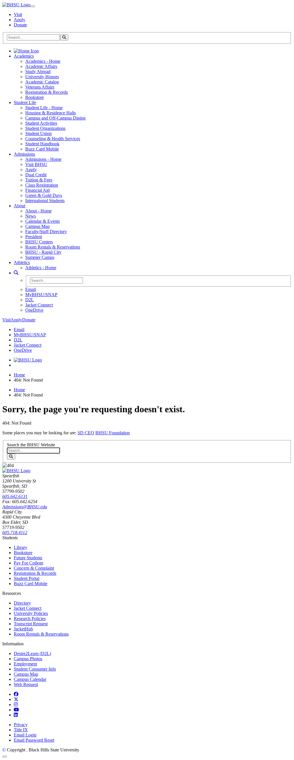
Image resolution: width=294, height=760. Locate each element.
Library (20, 547)
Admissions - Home (43, 159)
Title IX (21, 729)
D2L (29, 299)
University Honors (42, 76)
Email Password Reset (34, 740)
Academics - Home (42, 61)
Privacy (21, 724)
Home (19, 374)
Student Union (38, 133)
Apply (19, 19)
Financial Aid (37, 190)
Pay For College (28, 562)
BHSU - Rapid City (43, 252)
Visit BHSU (36, 164)
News (30, 216)
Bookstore (34, 97)
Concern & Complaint (34, 568)
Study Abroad (38, 71)
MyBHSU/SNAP (41, 294)
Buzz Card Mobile (42, 148)
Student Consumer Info (35, 669)
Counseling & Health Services (52, 138)
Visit (18, 14)
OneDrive (34, 310)
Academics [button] (24, 56)
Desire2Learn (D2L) (32, 653)
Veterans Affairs (39, 87)
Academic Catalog (42, 81)
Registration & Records (46, 92)
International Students (45, 200)
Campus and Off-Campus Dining (55, 118)
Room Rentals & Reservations (52, 247)
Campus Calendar (30, 679)
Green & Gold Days (43, 195)
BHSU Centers (39, 241)
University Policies (31, 613)
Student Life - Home (44, 107)
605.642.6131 (15, 496)
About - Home (38, 210)
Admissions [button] (24, 154)
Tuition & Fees (38, 179)
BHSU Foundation (112, 432)
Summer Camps (39, 257)
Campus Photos (28, 658)
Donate (20, 24)
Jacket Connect (39, 304)
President (33, 236)
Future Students (28, 557)
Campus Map (37, 226)
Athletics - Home (40, 267)
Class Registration (41, 185)
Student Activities (41, 123)
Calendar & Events (42, 221)
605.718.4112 (14, 532)
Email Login (25, 734)
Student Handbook (42, 143)
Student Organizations (45, 128)
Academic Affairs (41, 66)
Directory (22, 603)
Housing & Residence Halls (50, 112)
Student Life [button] (25, 102)
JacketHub (23, 628)
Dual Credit (36, 174)
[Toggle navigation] (32, 6)
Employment (25, 663)
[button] (16, 272)
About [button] (19, 205)
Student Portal (26, 578)
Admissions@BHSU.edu (24, 506)
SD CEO (86, 432)
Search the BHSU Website (31, 444)
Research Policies (30, 618)
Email (30, 289)
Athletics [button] (22, 262)
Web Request (26, 684)
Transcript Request (31, 623)
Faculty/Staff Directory (46, 231)
